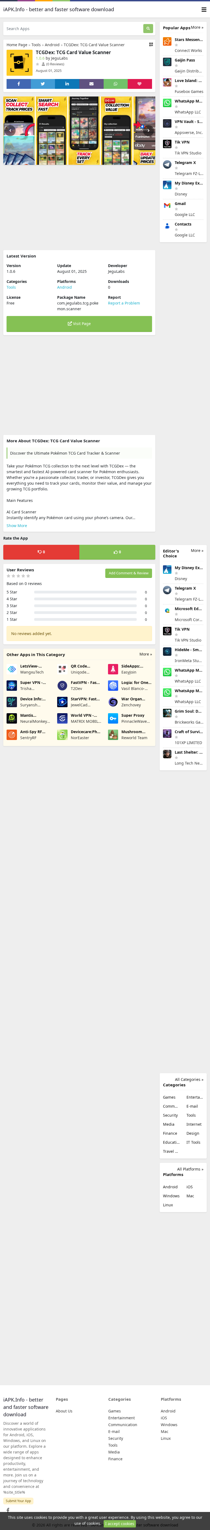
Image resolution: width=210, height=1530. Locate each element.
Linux (168, 1204)
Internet (194, 1124)
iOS (189, 1186)
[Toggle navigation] (204, 9)
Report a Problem (124, 303)
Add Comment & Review (128, 573)
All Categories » (189, 1079)
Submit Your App (18, 1501)
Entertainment (194, 1097)
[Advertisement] (79, 207)
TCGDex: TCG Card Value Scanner (94, 44)
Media (168, 1124)
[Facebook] (6, 1508)
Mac (190, 1195)
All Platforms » (190, 1169)
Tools (36, 44)
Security (170, 1115)
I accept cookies (119, 1523)
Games (169, 1097)
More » (145, 654)
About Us (64, 1411)
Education (171, 1142)
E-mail (192, 1106)
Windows (171, 1195)
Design (192, 1133)
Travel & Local (171, 1151)
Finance (170, 1133)
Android (52, 44)
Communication (171, 1106)
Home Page (17, 44)
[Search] (148, 28)
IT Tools (193, 1142)
